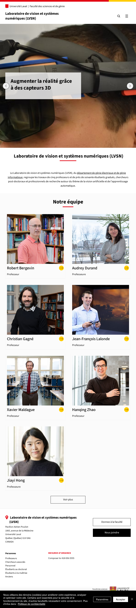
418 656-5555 (68, 558)
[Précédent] (6, 86)
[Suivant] (130, 86)
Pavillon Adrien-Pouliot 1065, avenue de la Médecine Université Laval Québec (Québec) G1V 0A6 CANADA (19, 534)
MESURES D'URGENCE (59, 553)
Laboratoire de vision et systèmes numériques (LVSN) (32, 16)
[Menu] (127, 16)
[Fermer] (132, 599)
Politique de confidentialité (31, 604)
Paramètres (102, 599)
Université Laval (18, 6)
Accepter (120, 599)
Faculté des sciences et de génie (47, 6)
